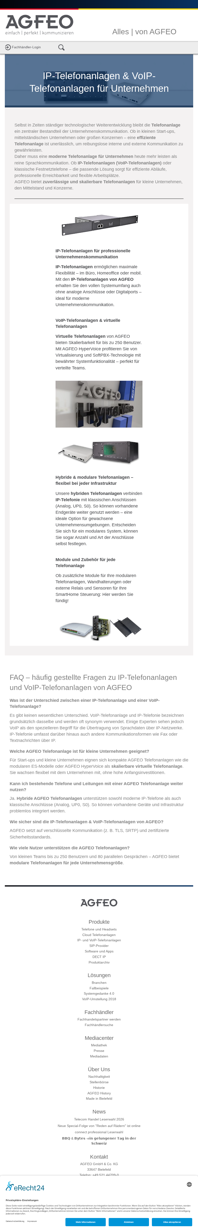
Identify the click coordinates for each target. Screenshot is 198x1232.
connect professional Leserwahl (99, 1132)
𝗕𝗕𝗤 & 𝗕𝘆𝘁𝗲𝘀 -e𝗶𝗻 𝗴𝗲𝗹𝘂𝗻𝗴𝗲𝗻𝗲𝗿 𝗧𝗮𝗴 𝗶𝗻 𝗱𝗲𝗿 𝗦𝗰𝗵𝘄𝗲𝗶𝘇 (99, 1140)
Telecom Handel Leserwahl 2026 (99, 1119)
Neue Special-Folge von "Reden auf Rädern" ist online (99, 1126)
